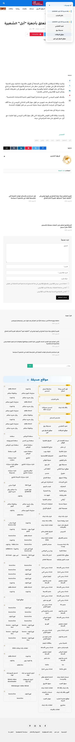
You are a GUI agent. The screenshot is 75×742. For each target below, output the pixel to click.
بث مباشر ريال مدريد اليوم (12, 490)
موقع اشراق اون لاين (47, 431)
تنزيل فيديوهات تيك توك (28, 680)
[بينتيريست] (70, 95)
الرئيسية (64, 732)
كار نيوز (47, 464)
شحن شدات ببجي (63, 630)
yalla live (20, 515)
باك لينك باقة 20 (62, 688)
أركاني (63, 499)
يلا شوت (28, 389)
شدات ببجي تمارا (47, 567)
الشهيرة (64, 140)
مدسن (47, 473)
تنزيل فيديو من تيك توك (28, 674)
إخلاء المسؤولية (47, 732)
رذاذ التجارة (47, 491)
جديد (52, 140)
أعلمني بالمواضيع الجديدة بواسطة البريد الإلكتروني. (52, 291)
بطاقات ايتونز (47, 643)
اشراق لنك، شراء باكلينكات (63, 526)
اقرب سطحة (12, 451)
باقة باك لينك (62, 407)
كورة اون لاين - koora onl (28, 550)
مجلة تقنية (63, 551)
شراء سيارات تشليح (28, 464)
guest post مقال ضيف (47, 678)
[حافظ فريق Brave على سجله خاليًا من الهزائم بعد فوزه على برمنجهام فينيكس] (66, 323)
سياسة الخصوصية (21, 732)
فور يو (47, 624)
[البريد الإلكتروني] (70, 100)
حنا (63, 665)
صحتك (31, 9)
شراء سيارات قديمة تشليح (20, 477)
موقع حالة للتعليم (63, 555)
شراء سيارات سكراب (12, 459)
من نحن (56, 732)
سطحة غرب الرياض (12, 445)
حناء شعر (47, 658)
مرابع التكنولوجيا (47, 447)
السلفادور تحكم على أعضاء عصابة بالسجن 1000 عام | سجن (57, 226)
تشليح (28, 458)
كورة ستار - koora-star (12, 524)
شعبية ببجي (63, 643)
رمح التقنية (63, 491)
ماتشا (47, 665)
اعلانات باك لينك (47, 705)
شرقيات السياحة (47, 504)
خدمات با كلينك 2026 (47, 693)
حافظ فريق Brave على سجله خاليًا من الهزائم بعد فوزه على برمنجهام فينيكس (35, 321)
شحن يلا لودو (63, 637)
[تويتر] (70, 86)
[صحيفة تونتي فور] (37, 3)
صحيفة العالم (47, 559)
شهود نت (47, 495)
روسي (42, 140)
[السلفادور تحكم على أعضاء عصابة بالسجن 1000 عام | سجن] (55, 214)
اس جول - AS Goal (12, 555)
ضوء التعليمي (62, 426)
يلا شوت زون (28, 660)
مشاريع (62, 705)
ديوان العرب (47, 699)
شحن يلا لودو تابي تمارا (47, 612)
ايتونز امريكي (47, 576)
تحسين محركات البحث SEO (47, 408)
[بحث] (4, 3)
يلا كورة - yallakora (12, 549)
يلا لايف (20, 496)
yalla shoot (12, 389)
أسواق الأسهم (40, 9)
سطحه (12, 436)
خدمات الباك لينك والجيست (63, 678)
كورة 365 (28, 485)
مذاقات (11, 9)
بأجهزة (58, 140)
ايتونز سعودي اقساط (63, 582)
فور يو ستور (47, 600)
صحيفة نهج (63, 464)
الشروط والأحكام (35, 732)
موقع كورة (20, 600)
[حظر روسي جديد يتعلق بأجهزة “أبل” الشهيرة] (37, 55)
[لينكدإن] (70, 91)
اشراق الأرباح (47, 508)
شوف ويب (47, 451)
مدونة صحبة (63, 504)
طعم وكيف (63, 495)
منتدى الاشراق (62, 538)
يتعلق (36, 140)
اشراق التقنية (47, 441)
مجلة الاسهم (63, 456)
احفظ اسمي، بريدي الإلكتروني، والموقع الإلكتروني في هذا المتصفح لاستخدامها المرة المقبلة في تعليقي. (36, 283)
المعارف (63, 486)
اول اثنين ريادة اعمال (63, 390)
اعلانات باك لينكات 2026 (20, 648)
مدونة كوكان (47, 460)
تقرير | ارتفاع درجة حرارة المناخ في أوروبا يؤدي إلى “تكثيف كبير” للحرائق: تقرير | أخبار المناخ (55, 197)
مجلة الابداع (47, 478)
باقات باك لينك (47, 521)
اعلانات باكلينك (55, 709)
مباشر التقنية (47, 499)
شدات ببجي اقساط (63, 567)
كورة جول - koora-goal (28, 530)
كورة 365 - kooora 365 (28, 556)
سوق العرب (63, 683)
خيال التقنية (63, 451)
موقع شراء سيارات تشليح (12, 465)
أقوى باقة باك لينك (63, 692)
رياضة (18, 9)
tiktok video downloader (12, 680)
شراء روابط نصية (62, 521)
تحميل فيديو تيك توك (12, 674)
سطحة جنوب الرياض (28, 452)
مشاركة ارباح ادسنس (47, 390)
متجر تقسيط (47, 591)
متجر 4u (63, 604)
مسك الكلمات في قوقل (63, 442)
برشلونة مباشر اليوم (12, 505)
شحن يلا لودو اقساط (47, 582)
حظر (47, 140)
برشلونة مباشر (12, 393)
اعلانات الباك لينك (47, 525)
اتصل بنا (10, 732)
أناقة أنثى (47, 469)
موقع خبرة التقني (63, 469)
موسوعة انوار (63, 508)
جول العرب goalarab (28, 490)
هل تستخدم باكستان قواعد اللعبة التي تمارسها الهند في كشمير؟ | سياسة (22, 197)
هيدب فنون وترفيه (63, 559)
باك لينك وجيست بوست (63, 545)
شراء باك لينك (63, 516)
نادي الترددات (63, 482)
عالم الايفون (63, 460)
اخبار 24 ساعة (47, 555)
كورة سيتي (12, 485)
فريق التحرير (55, 156)
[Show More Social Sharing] (27, 34)
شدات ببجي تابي (47, 572)
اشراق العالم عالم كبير (47, 532)
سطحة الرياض (28, 436)
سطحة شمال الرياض (28, 446)
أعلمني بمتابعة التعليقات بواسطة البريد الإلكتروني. (52, 287)
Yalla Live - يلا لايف (12, 544)
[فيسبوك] (70, 81)
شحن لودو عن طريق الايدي (46, 638)
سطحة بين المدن (28, 441)
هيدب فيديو (47, 486)
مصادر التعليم (47, 544)
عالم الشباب (55, 399)
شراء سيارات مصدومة (12, 472)
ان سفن (63, 447)
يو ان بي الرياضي (47, 551)
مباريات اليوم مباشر (28, 393)
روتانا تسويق (63, 478)
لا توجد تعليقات (39, 29)
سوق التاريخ (47, 683)
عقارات (24, 9)
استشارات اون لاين (47, 482)
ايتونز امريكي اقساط (47, 618)
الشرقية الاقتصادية (47, 456)
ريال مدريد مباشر (27, 397)
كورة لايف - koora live (28, 626)
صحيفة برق (47, 426)
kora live (12, 565)
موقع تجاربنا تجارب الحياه (63, 700)
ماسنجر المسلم (55, 418)
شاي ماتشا (62, 669)
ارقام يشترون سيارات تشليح (28, 472)
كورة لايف (28, 570)
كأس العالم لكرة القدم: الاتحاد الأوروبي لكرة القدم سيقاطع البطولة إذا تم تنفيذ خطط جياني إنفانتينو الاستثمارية (31, 343)
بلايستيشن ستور (63, 647)
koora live (12, 536)
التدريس (63, 531)
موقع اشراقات (63, 430)
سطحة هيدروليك (12, 441)
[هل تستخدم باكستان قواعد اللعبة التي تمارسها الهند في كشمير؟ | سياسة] (19, 185)
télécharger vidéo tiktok (20, 686)
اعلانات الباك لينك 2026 (47, 539)
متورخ (63, 473)
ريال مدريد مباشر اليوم (27, 505)
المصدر (61, 134)
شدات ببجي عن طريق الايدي (47, 605)
